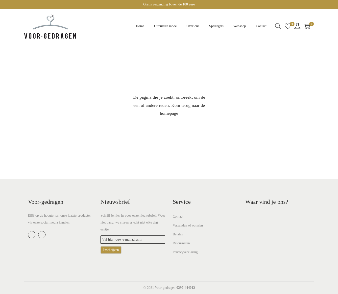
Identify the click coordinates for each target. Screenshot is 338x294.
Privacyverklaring (185, 252)
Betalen (178, 234)
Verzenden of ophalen (188, 225)
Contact (178, 216)
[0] (288, 26)
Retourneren (181, 243)
